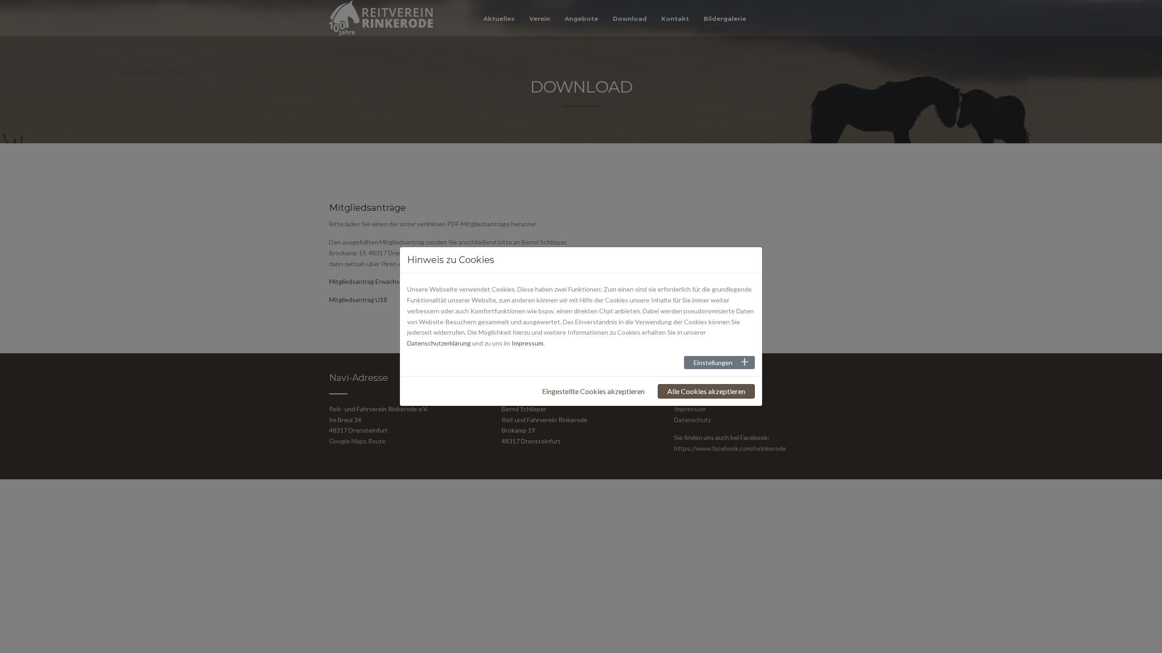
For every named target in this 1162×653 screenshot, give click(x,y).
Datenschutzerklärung (439, 343)
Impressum (527, 343)
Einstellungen (713, 362)
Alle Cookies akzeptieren (706, 391)
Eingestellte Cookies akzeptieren (593, 391)
